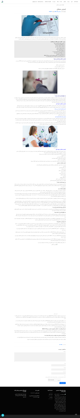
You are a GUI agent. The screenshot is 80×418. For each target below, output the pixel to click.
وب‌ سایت (64, 371)
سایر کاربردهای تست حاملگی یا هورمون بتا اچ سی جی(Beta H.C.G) (54, 55)
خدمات (61, 1)
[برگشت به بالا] (76, 414)
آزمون (71, 1)
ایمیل (65, 367)
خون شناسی (50, 393)
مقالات (58, 1)
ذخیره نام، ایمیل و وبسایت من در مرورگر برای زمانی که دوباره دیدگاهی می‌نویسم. (55, 377)
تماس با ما (54, 1)
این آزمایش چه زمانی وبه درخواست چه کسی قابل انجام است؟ (54, 56)
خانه (63, 5)
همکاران (65, 1)
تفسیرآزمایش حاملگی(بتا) (60, 54)
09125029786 (35, 397)
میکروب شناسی (50, 395)
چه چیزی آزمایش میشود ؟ (59, 49)
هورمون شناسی (50, 398)
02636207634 (33, 393)
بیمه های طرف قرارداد (40, 1)
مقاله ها (60, 344)
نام (65, 363)
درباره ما (68, 1)
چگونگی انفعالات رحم (60, 50)
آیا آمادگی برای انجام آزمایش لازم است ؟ (57, 51)
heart (50, 11)
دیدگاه (65, 351)
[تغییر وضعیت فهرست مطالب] (64, 42)
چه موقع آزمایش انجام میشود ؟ (59, 44)
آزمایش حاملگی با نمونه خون (59, 46)
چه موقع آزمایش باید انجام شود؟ (58, 52)
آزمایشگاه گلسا (76, 1)
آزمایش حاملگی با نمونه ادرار (59, 45)
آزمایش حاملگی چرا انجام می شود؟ (59, 43)
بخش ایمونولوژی (34, 1)
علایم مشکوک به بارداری (60, 48)
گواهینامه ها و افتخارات (48, 1)
